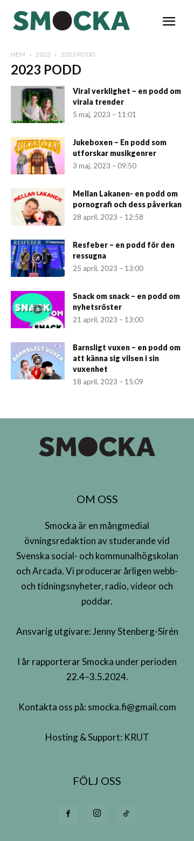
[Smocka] (73, 21)
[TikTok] (126, 814)
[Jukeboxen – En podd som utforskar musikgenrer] (38, 155)
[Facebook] (68, 814)
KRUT (136, 737)
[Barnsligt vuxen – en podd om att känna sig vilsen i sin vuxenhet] (38, 360)
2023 (43, 54)
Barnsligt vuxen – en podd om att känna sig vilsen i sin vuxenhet (127, 358)
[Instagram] (97, 813)
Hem (18, 54)
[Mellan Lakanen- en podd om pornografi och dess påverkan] (38, 207)
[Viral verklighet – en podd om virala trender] (38, 104)
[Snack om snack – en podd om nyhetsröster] (38, 309)
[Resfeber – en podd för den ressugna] (38, 258)
